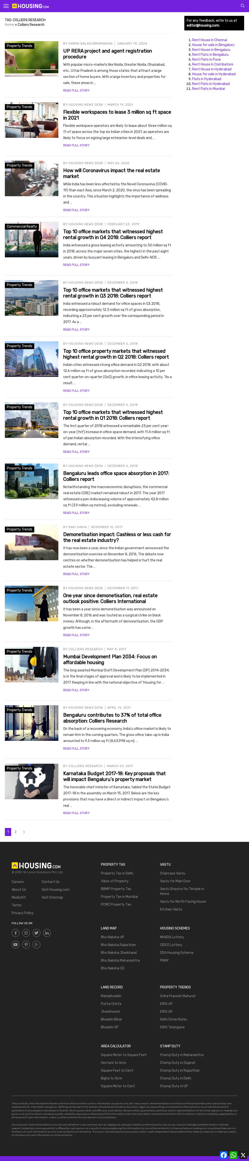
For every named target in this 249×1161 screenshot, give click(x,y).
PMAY (164, 960)
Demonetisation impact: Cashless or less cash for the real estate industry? (117, 537)
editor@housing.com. (203, 25)
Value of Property (115, 881)
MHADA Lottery (172, 937)
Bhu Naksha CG (112, 968)
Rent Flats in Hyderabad (211, 84)
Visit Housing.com (56, 890)
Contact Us (51, 882)
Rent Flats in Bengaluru (210, 55)
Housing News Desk (86, 104)
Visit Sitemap (52, 897)
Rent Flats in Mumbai (208, 89)
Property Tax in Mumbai (119, 897)
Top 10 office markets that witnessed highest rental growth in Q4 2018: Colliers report (113, 234)
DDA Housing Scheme (177, 953)
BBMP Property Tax (116, 889)
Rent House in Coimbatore (212, 64)
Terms (17, 905)
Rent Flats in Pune (206, 59)
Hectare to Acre (113, 1063)
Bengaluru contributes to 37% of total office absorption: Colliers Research (112, 718)
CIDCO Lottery (171, 945)
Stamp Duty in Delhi (175, 1078)
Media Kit (19, 897)
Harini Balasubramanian (91, 43)
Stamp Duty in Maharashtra (182, 1055)
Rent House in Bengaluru (211, 50)
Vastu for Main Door (175, 881)
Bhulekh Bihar (111, 1019)
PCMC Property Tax (116, 904)
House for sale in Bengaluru (213, 45)
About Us (19, 890)
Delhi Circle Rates (173, 1019)
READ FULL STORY (76, 90)
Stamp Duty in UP (174, 1086)
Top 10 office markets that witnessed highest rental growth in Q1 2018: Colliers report (113, 415)
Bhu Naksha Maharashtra (120, 960)
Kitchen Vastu (171, 909)
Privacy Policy (23, 913)
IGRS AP (166, 1012)
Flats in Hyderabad (206, 79)
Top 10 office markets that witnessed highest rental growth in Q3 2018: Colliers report (113, 293)
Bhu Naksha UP (112, 937)
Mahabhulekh (111, 996)
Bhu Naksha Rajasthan (118, 945)
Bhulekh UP (109, 1027)
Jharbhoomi (110, 1012)
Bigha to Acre (111, 1078)
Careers (18, 882)
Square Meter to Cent (118, 1086)
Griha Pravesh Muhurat (178, 996)
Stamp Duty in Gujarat (178, 1063)
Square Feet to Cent (117, 1070)
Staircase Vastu (172, 873)
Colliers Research (86, 649)
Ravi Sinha (78, 527)
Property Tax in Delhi (117, 873)
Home (9, 25)
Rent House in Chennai (209, 40)
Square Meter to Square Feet (124, 1055)
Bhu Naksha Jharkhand (119, 953)
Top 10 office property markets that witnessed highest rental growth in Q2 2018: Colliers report (116, 354)
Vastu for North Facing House (183, 902)
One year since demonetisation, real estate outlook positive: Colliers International (110, 598)
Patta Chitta (111, 1004)
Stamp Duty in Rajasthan (180, 1070)
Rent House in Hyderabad (211, 69)
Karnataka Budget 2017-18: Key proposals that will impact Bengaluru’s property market (114, 776)
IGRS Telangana (172, 1027)
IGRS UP (166, 1004)
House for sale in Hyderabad (214, 74)
